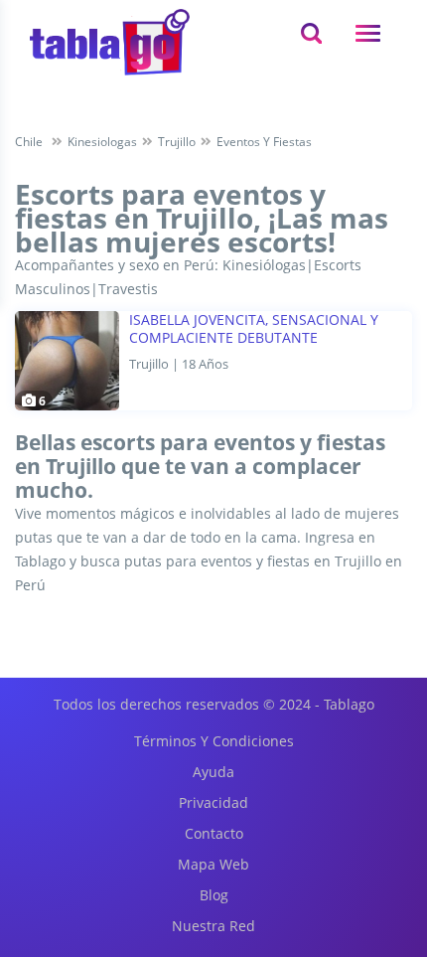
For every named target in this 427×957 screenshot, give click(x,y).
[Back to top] (362, 833)
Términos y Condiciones (214, 740)
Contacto (214, 833)
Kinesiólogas (264, 264)
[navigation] (368, 33)
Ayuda (213, 771)
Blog (214, 894)
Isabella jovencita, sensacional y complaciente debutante (253, 329)
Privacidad (213, 802)
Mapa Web (213, 864)
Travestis (128, 288)
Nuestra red (213, 925)
